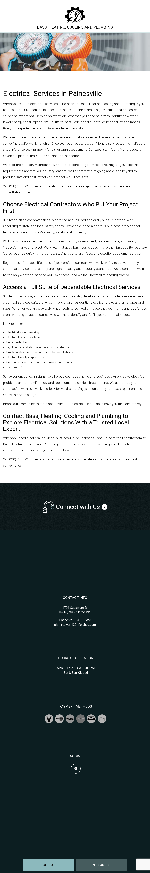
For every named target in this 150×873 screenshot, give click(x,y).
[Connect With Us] (104, 507)
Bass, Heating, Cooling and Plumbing (75, 27)
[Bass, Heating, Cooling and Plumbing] (75, 14)
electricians (45, 128)
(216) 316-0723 (80, 620)
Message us (101, 865)
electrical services (44, 103)
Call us (48, 865)
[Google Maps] (76, 769)
